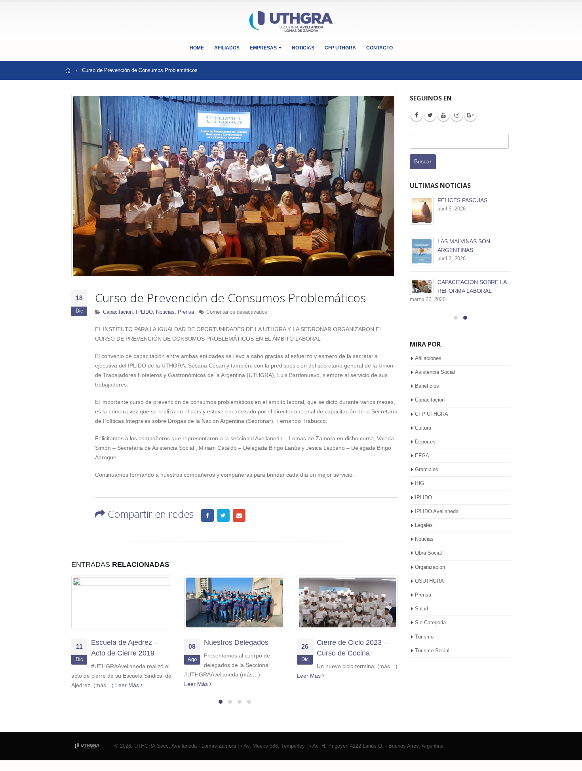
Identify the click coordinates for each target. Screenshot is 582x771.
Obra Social (428, 553)
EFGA (422, 455)
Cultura (423, 428)
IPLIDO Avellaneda (436, 511)
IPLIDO (144, 312)
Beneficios (427, 386)
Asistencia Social (435, 372)
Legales (424, 525)
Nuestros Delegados (236, 642)
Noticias (303, 48)
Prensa (186, 312)
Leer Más (128, 685)
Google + (470, 115)
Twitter (223, 515)
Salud (421, 609)
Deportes (425, 442)
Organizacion (430, 567)
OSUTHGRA (429, 581)
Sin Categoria (430, 622)
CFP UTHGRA (340, 48)
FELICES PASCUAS (462, 200)
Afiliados (227, 48)
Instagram (457, 115)
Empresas (263, 48)
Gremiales (426, 469)
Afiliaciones (428, 358)
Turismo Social (432, 651)
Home (197, 48)
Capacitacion (118, 312)
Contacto (379, 48)
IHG (419, 483)
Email (239, 515)
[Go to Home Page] (68, 70)
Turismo (424, 637)
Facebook (207, 515)
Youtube (443, 115)
